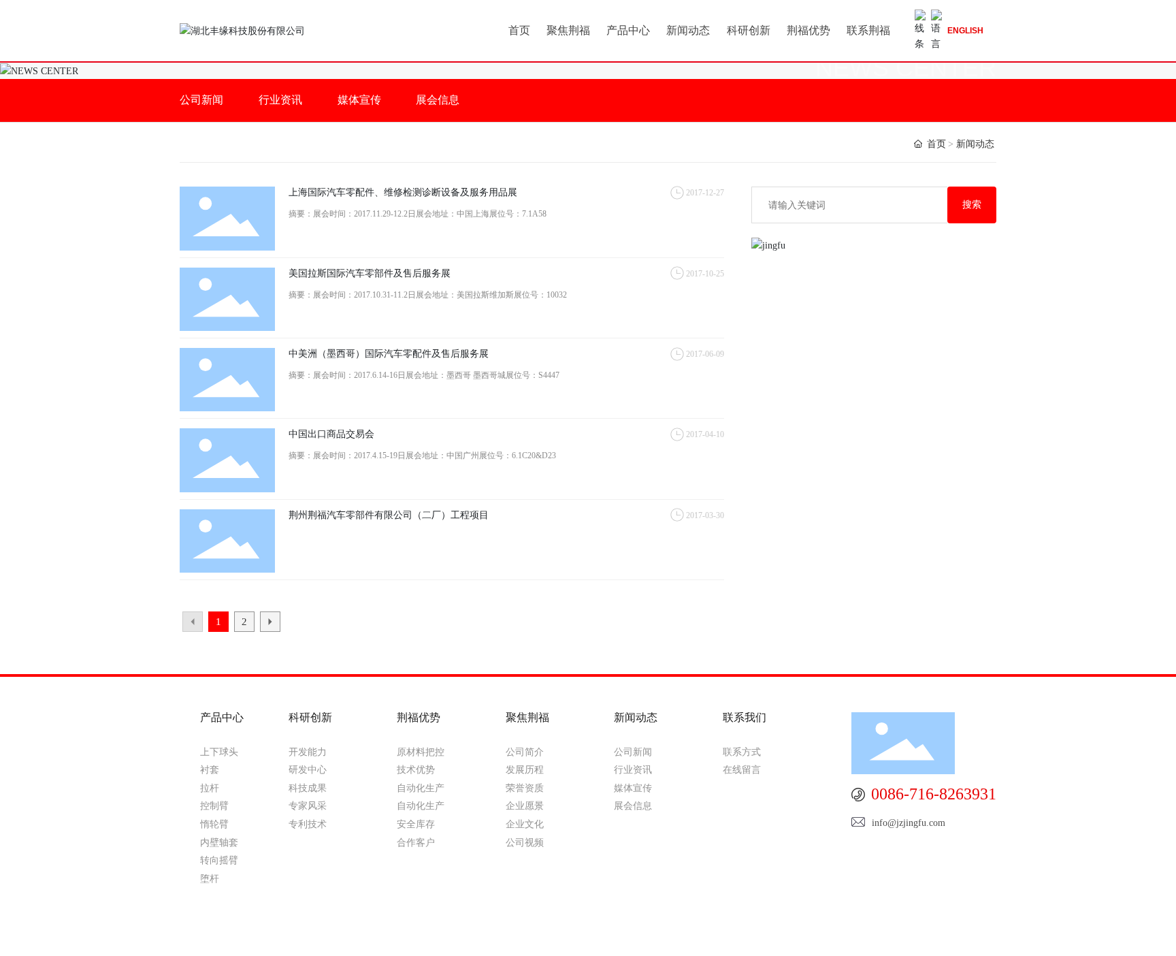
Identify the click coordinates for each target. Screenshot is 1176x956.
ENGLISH (965, 30)
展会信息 (437, 100)
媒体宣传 (359, 100)
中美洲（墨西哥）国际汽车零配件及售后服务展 (389, 354)
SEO (977, 934)
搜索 (971, 205)
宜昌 (468, 933)
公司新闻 (201, 100)
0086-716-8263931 (931, 794)
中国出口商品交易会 (331, 434)
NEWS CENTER (905, 68)
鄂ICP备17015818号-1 (864, 934)
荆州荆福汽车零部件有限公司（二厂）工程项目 (389, 515)
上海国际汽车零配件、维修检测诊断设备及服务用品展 (403, 192)
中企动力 (429, 933)
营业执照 (942, 934)
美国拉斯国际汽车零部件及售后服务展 (370, 273)
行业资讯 (280, 100)
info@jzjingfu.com (908, 823)
